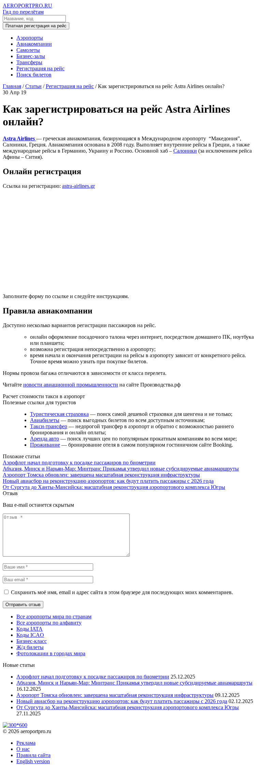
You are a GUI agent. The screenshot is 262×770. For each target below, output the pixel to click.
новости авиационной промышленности (70, 385)
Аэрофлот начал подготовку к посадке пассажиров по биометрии (79, 462)
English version (33, 761)
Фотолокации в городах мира (50, 653)
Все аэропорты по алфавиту (49, 623)
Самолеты (28, 50)
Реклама (25, 743)
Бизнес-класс (31, 641)
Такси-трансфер (48, 426)
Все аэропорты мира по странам (53, 616)
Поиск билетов (34, 75)
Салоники (185, 151)
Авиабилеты (44, 420)
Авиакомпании (34, 44)
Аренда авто (44, 439)
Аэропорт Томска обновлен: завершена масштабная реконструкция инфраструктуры (101, 475)
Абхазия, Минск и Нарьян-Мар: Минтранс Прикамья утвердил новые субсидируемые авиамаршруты (121, 469)
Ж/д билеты (30, 647)
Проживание (45, 445)
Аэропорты (29, 38)
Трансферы (29, 62)
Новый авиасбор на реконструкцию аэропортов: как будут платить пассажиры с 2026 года (108, 481)
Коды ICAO (30, 635)
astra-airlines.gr (78, 186)
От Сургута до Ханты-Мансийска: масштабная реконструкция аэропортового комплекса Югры (114, 487)
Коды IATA (29, 629)
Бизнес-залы (30, 56)
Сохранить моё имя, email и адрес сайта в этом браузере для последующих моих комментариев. (122, 592)
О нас (23, 749)
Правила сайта (33, 755)
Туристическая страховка (59, 414)
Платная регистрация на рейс (36, 25)
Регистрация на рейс (40, 68)
